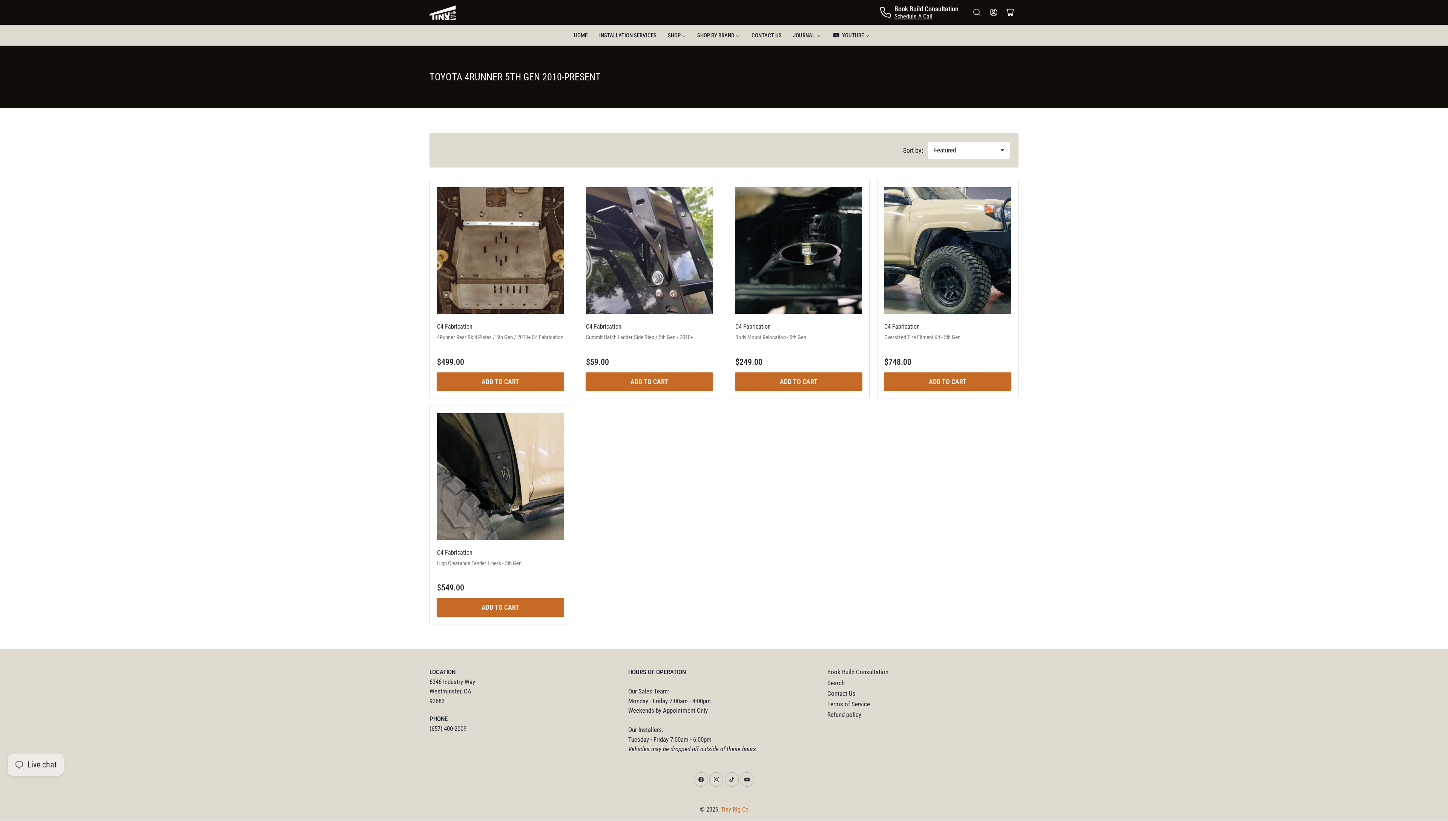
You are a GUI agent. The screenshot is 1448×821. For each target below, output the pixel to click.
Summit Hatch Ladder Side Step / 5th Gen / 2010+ (639, 337)
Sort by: (913, 150)
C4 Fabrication (454, 326)
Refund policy (844, 714)
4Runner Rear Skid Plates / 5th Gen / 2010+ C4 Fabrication (500, 337)
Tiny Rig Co (735, 809)
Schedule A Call (913, 16)
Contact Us (841, 693)
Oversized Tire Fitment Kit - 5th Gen (922, 337)
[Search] (977, 12)
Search (836, 683)
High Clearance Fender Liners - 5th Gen (479, 563)
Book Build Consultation (857, 672)
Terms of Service (848, 704)
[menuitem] (580, 35)
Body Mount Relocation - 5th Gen (770, 337)
